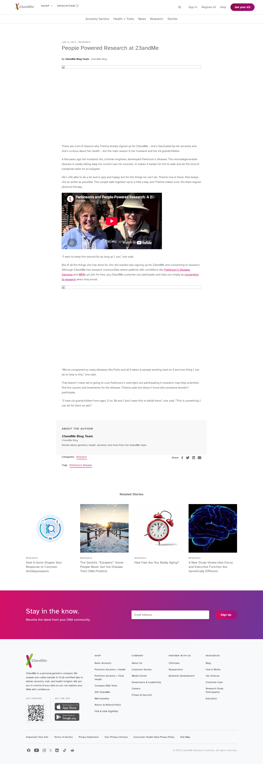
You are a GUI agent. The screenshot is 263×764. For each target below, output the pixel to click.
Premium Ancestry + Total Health (109, 677)
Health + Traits (123, 19)
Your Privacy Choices (116, 737)
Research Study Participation (214, 690)
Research (156, 19)
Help (223, 7)
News (142, 19)
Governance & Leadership (146, 682)
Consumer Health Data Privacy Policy (153, 737)
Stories (172, 19)
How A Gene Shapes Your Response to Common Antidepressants (44, 567)
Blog (208, 663)
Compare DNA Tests (106, 685)
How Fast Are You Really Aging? (156, 562)
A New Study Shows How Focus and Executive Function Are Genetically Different (211, 567)
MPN (82, 274)
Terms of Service (63, 737)
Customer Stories (142, 669)
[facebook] (182, 457)
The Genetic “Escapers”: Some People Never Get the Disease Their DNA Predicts (101, 567)
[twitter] (187, 457)
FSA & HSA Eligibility (106, 711)
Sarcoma (67, 274)
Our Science (213, 675)
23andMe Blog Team (77, 59)
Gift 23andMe (102, 692)
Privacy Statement (89, 737)
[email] (199, 457)
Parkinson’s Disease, (177, 270)
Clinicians (174, 663)
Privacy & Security (142, 694)
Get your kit (242, 7)
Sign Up (226, 615)
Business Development (182, 675)
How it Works (213, 669)
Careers (136, 688)
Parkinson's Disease (80, 465)
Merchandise (102, 698)
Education (66, 5)
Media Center (139, 675)
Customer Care (214, 682)
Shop (45, 5)
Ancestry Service (97, 19)
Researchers (176, 669)
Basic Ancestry (103, 663)
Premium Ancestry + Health (110, 669)
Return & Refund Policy (108, 704)
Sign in (193, 7)
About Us (137, 663)
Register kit (209, 7)
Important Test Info (37, 737)
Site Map (185, 737)
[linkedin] (193, 457)
